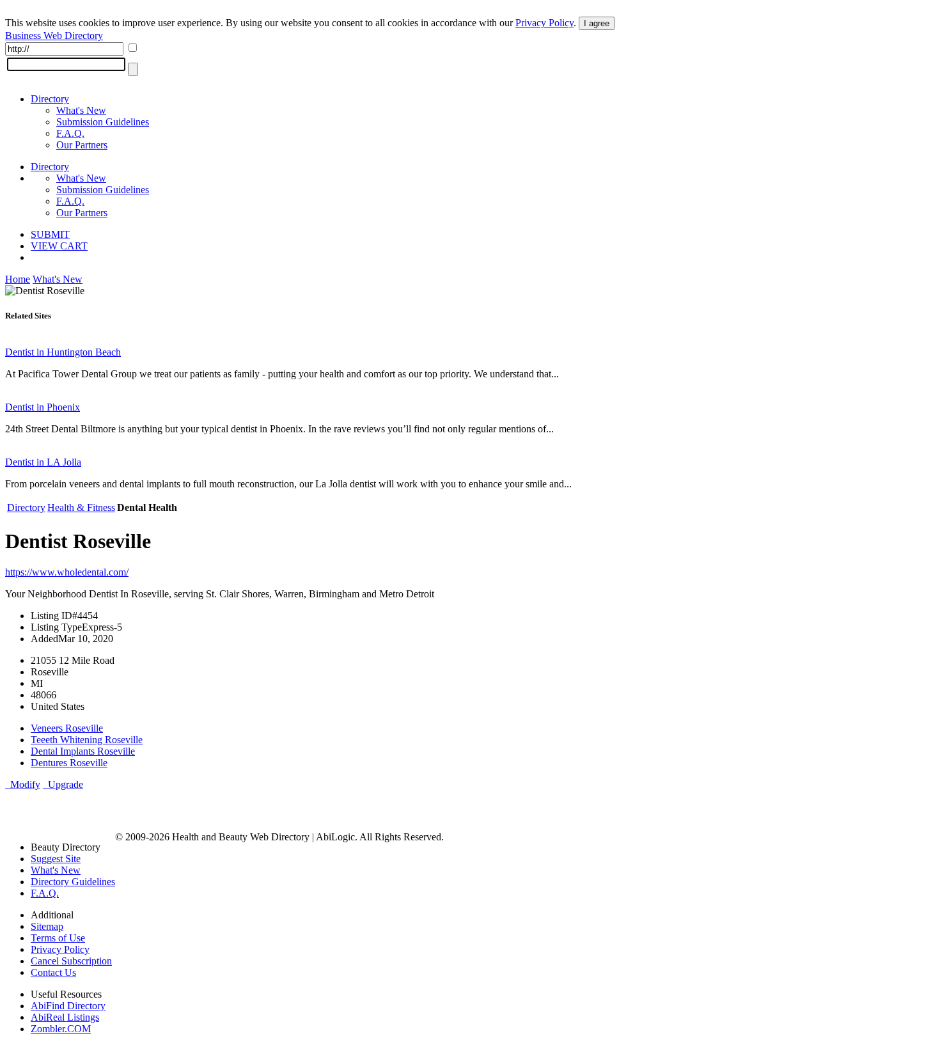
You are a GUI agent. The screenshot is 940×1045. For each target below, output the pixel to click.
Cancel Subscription (71, 960)
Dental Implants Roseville (83, 751)
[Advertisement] (154, 809)
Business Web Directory (54, 35)
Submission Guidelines (102, 121)
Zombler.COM (61, 1028)
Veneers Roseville (67, 728)
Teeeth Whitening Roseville (87, 739)
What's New (81, 110)
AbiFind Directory (68, 1005)
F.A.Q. (70, 133)
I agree (596, 23)
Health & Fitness (81, 507)
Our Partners (81, 144)
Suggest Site (56, 858)
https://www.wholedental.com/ (67, 572)
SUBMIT (50, 234)
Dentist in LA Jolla (43, 462)
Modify (22, 784)
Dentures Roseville (69, 762)
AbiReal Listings (65, 1017)
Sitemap (47, 926)
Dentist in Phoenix (42, 407)
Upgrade (63, 784)
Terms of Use (58, 937)
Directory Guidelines (73, 881)
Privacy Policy (544, 22)
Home (17, 279)
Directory (50, 98)
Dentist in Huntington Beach (63, 352)
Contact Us (53, 972)
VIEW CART (59, 245)
